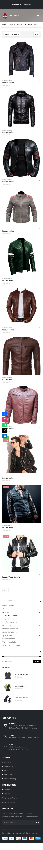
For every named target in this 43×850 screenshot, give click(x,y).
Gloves (5, 609)
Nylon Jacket (9, 619)
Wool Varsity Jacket (11, 645)
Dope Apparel (8, 605)
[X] (4, 430)
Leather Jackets (7, 80)
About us (7, 762)
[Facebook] (4, 414)
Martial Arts (7, 625)
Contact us (8, 766)
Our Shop (8, 774)
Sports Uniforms (10, 798)
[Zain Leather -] (10, 15)
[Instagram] (4, 419)
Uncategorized (8, 639)
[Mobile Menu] (39, 15)
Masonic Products (10, 629)
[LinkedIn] (4, 436)
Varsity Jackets (17, 575)
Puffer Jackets (10, 622)
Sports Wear (7, 635)
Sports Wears (9, 802)
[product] (21, 59)
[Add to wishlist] (39, 81)
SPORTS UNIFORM (9, 632)
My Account (8, 770)
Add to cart (37, 439)
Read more (37, 44)
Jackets (5, 612)
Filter (37, 661)
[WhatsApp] (4, 425)
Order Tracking (10, 779)
